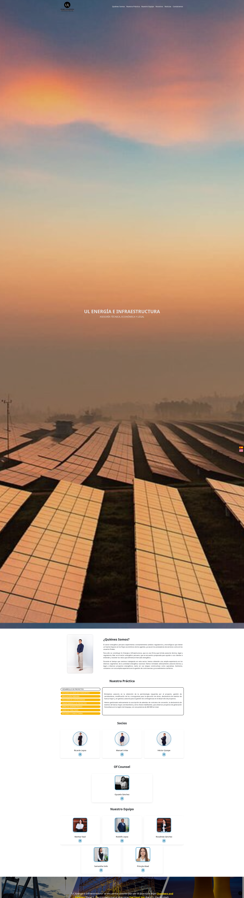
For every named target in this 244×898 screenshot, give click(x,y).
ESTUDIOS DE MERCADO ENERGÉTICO (76, 693)
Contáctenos (178, 6)
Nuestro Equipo (147, 6)
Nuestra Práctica (133, 6)
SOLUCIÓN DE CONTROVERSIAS (73, 700)
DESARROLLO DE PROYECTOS (73, 689)
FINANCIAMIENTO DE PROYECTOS (74, 703)
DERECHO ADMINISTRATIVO (72, 707)
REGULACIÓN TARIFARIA (70, 696)
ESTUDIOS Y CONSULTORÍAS (72, 713)
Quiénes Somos (118, 6)
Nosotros (159, 6)
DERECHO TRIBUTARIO (70, 710)
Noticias (168, 6)
